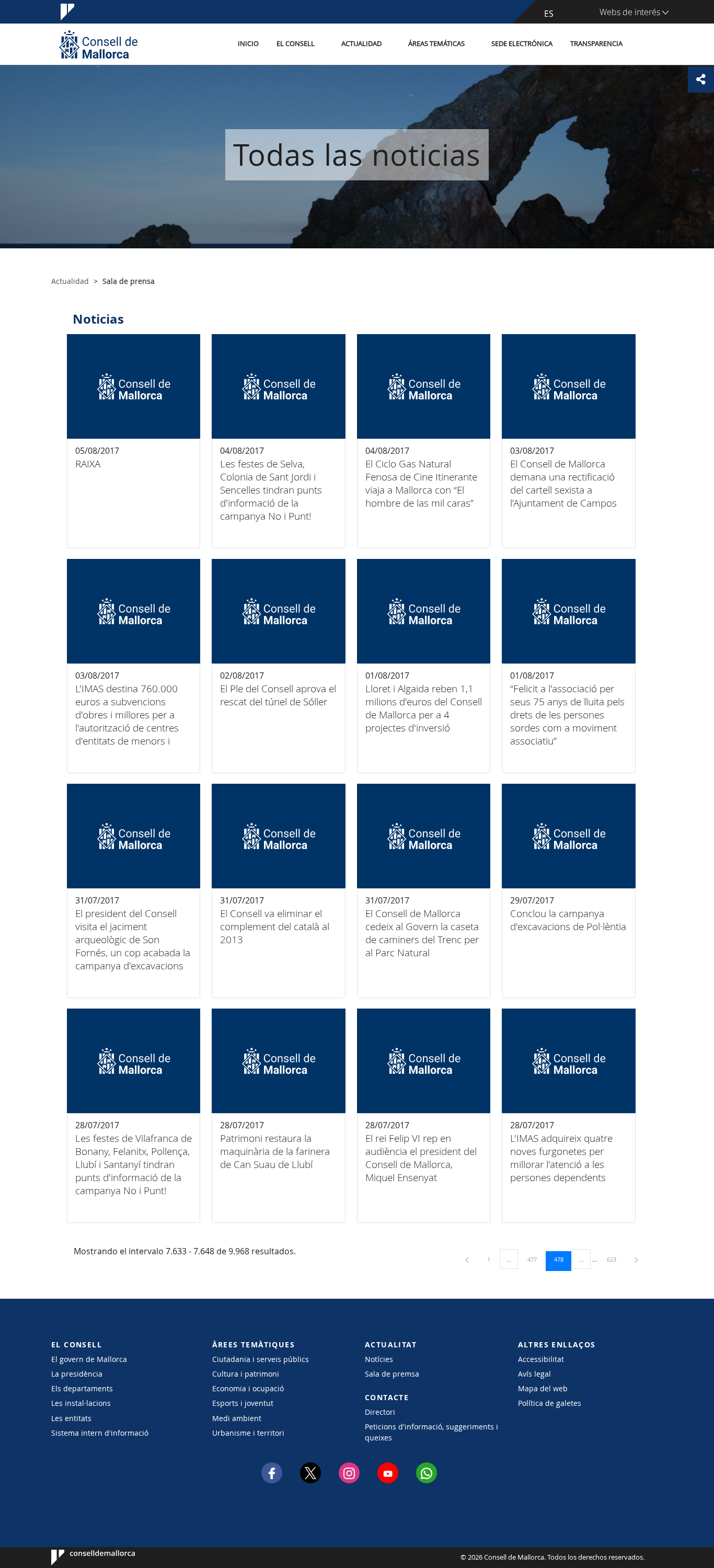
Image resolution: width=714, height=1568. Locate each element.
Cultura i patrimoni (245, 1374)
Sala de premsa (392, 1374)
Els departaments (82, 1388)
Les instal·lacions (81, 1403)
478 (562, 1259)
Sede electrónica (521, 43)
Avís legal (534, 1374)
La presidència (76, 1374)
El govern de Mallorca (89, 1359)
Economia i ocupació (248, 1388)
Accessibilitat (541, 1359)
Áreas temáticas (436, 43)
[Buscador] (642, 44)
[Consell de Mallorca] (98, 44)
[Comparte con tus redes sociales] (701, 79)
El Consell (296, 43)
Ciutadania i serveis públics (260, 1359)
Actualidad (361, 43)
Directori (380, 1412)
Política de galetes (549, 1403)
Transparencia (596, 43)
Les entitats (71, 1418)
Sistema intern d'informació (99, 1433)
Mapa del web (543, 1388)
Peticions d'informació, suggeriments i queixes (431, 1432)
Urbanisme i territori (248, 1433)
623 (615, 1259)
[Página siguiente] (636, 1259)
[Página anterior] (467, 1259)
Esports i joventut (242, 1403)
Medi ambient (236, 1418)
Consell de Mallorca (82, 1557)
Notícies (379, 1359)
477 (536, 1259)
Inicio (248, 43)
